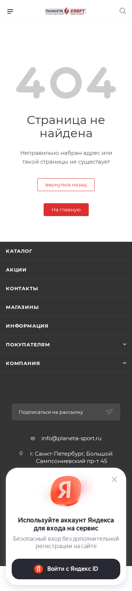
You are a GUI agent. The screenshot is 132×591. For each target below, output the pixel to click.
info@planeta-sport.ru (71, 438)
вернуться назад (66, 184)
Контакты (22, 288)
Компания (23, 363)
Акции (16, 270)
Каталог (19, 251)
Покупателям (28, 344)
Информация (27, 326)
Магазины (22, 307)
